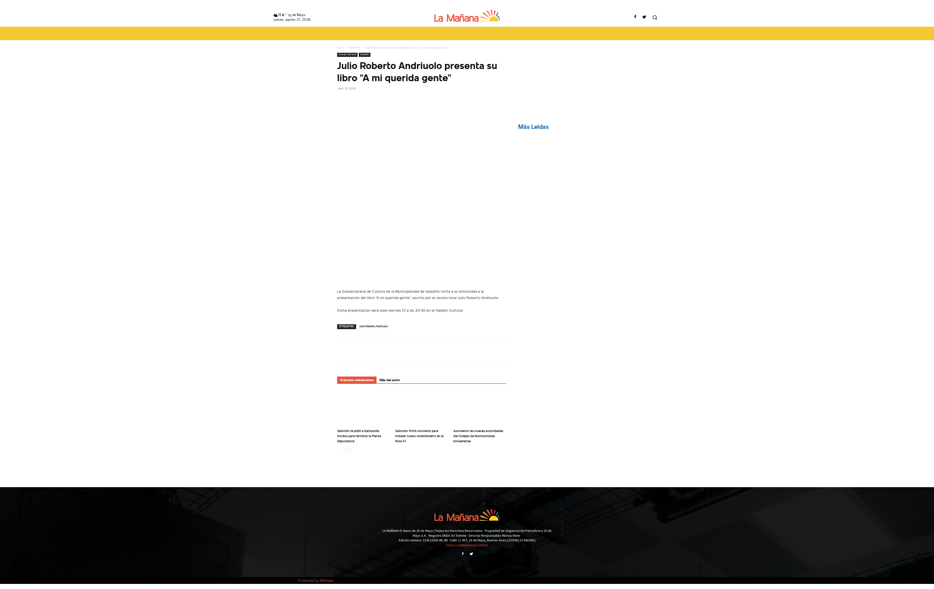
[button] (655, 17)
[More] (387, 99)
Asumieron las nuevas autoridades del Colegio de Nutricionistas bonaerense (478, 436)
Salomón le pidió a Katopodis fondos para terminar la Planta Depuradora (359, 436)
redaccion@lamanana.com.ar (467, 545)
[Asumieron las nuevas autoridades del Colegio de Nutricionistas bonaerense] (479, 408)
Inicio (340, 47)
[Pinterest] (364, 99)
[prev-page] (340, 451)
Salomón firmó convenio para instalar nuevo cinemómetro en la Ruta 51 (419, 436)
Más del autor (389, 380)
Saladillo (354, 47)
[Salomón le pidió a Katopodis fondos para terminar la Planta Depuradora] (363, 408)
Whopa (326, 580)
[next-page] (348, 451)
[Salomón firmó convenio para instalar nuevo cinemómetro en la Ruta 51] (421, 408)
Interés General (347, 54)
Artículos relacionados (357, 380)
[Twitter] (644, 17)
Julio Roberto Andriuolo (373, 326)
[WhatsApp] (375, 99)
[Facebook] (635, 17)
